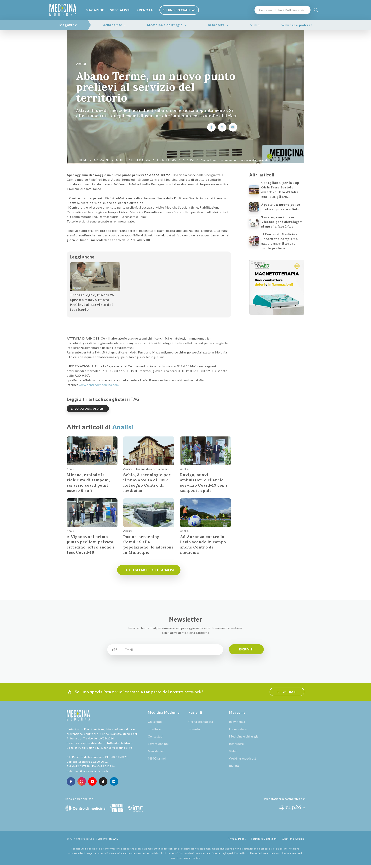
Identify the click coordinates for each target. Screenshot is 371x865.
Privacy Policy (237, 838)
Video (255, 25)
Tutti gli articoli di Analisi (149, 570)
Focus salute (111, 25)
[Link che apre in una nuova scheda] (211, 127)
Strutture (154, 729)
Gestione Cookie (293, 838)
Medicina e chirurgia (164, 25)
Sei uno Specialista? (179, 10)
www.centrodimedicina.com (99, 385)
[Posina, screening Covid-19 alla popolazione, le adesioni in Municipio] (148, 512)
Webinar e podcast (296, 25)
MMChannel (157, 758)
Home (83, 160)
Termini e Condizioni (264, 838)
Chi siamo (155, 721)
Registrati (286, 692)
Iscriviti (246, 649)
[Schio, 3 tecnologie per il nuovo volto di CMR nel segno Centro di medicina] (148, 450)
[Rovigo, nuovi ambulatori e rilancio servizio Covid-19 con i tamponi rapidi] (205, 450)
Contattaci (155, 736)
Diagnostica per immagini (152, 469)
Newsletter (156, 751)
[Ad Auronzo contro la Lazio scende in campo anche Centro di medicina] (205, 512)
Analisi (81, 63)
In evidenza (237, 721)
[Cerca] (316, 10)
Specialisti (120, 10)
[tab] (68, 25)
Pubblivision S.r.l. (107, 838)
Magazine (95, 10)
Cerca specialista (200, 721)
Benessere (216, 25)
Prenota (145, 10)
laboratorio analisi (88, 408)
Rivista (234, 765)
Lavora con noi (158, 743)
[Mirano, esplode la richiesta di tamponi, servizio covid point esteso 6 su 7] (92, 450)
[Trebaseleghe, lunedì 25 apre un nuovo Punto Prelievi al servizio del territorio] (95, 276)
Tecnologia (166, 160)
